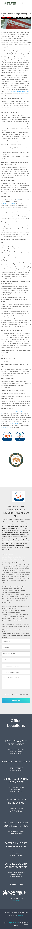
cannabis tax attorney (12, 423)
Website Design (8, 924)
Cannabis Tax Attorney (13, 922)
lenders (13, 203)
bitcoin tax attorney (6, 427)
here (18, 199)
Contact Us (16, 900)
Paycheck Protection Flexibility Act (20, 91)
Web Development (17, 924)
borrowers (5, 203)
